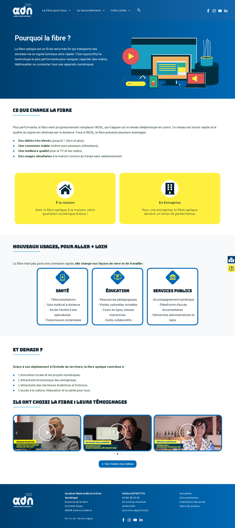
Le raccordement (89, 10)
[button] (68, 10)
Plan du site (70, 518)
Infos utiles (118, 10)
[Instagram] (214, 11)
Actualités (186, 493)
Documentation (189, 497)
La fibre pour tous (54, 10)
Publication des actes (192, 501)
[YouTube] (220, 11)
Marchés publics (190, 506)
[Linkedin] (226, 11)
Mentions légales (85, 518)
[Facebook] (208, 11)
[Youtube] (135, 520)
